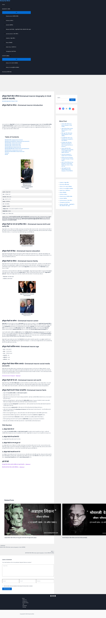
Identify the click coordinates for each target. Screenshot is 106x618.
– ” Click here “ (28, 464)
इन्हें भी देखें (6, 154)
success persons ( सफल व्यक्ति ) (12, 33)
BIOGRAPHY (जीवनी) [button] (6, 8)
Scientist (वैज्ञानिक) (9, 24)
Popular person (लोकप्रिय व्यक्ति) (12, 16)
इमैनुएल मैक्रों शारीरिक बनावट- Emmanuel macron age (13, 147)
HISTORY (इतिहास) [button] (5, 55)
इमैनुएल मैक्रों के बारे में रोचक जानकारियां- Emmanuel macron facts (14, 151)
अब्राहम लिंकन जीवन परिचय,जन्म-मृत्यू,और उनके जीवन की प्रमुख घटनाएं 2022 (20, 537)
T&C (23, 604)
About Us (24, 599)
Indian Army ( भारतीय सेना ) (11, 47)
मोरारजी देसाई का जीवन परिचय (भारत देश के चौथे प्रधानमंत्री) (74, 537)
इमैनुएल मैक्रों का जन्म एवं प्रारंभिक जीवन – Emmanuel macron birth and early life (17, 141)
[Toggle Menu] (16, 12)
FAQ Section (7, 152)
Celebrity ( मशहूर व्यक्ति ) (10, 38)
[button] (11, 9)
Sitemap (24, 607)
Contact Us (25, 601)
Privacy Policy (25, 602)
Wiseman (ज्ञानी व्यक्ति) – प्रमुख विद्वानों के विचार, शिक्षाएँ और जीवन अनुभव (18, 29)
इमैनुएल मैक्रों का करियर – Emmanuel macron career (13, 145)
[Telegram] (55, 596)
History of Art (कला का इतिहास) (12, 62)
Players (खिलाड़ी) (9, 42)
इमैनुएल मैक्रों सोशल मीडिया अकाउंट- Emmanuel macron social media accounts (17, 148)
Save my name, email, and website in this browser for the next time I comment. (18, 585)
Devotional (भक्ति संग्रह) (6, 71)
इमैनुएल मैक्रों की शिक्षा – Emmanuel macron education (13, 142)
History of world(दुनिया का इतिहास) (12, 67)
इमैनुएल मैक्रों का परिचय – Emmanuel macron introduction (14, 139)
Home (3, 4)
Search (59, 97)
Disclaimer (25, 605)
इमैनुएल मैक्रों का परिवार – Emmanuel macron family (13, 144)
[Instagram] (51, 596)
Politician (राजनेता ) (9, 20)
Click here (18, 375)
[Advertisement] (53, 83)
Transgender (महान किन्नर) (11, 51)
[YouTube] (53, 596)
